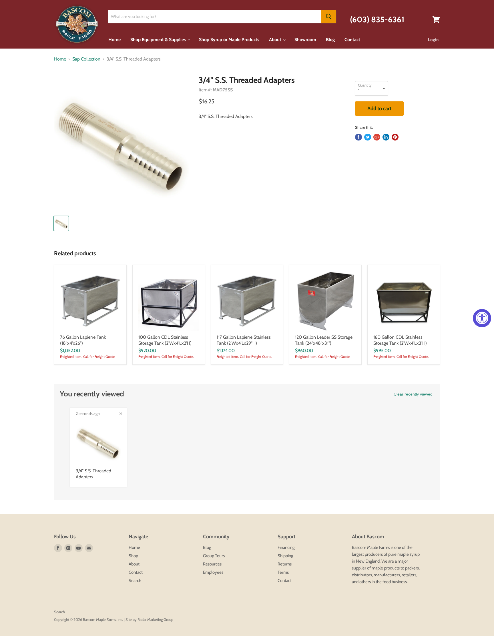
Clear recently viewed (413, 394)
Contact (352, 39)
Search (135, 580)
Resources (212, 564)
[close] (121, 413)
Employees (213, 572)
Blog (330, 39)
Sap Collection (86, 59)
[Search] (328, 16)
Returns (285, 564)
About (275, 39)
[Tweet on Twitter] (367, 137)
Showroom (305, 39)
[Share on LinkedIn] (386, 137)
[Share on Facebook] (358, 137)
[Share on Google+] (376, 137)
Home (114, 39)
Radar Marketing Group (155, 619)
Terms (283, 572)
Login (433, 39)
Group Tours (214, 555)
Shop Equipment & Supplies (158, 39)
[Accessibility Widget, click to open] (482, 318)
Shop (133, 555)
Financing (286, 547)
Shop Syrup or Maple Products (229, 39)
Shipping (285, 555)
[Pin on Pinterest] (395, 137)
